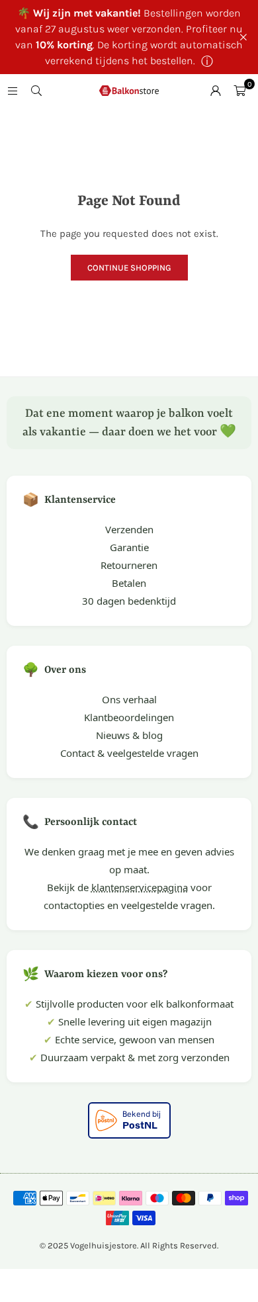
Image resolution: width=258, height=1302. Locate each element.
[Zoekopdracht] (36, 91)
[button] (239, 91)
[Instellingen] (216, 91)
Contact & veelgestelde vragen (129, 753)
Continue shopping (129, 268)
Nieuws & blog (129, 735)
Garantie (129, 547)
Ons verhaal (129, 699)
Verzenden (129, 529)
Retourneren (129, 565)
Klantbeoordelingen (129, 717)
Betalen (129, 582)
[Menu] (12, 91)
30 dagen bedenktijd (129, 600)
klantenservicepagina (139, 887)
